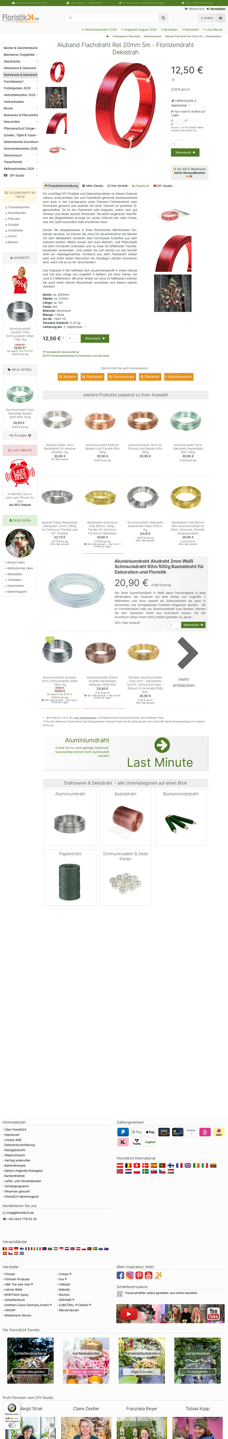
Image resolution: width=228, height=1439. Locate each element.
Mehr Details (94, 186)
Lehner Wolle (13, 1289)
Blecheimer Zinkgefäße (19, 54)
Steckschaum (13, 155)
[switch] (11, 1425)
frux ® (63, 1279)
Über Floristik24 (15, 1129)
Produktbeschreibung (63, 186)
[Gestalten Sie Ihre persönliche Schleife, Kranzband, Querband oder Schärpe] (30, 1360)
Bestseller (170, 29)
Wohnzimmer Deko (20, 568)
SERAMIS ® (66, 1300)
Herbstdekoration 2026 (100, 29)
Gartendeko (15, 585)
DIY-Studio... (166, 186)
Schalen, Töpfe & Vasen (20, 135)
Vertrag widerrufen (17, 1160)
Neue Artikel (22, 369)
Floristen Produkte (17, 1279)
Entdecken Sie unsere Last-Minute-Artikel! (20, 499)
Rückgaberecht (14, 1150)
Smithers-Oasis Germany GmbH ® (28, 1305)
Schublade (15, 230)
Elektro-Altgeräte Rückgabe (23, 1171)
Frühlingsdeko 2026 (17, 88)
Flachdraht (94, 377)
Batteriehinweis (15, 1165)
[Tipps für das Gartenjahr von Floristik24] (86, 1360)
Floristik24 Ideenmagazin (21, 1196)
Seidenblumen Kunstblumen (21, 142)
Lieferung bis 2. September (87, 3)
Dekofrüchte (12, 61)
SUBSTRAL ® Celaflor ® (75, 1305)
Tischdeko (14, 580)
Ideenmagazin (17, 591)
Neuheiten (191, 29)
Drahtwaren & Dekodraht (126, 36)
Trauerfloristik (13, 162)
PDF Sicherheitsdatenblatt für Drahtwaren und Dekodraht (77, 355)
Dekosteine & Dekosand (20, 68)
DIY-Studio (16, 175)
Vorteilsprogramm (16, 1186)
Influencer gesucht (17, 1191)
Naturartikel (12, 121)
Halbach (64, 1284)
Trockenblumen (18, 207)
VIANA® (9, 1310)
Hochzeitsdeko (14, 101)
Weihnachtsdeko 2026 (19, 168)
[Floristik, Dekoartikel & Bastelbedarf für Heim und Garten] (24, 18)
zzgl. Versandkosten (85, 717)
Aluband (69, 377)
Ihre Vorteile (119, 186)
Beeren (12, 242)
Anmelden (217, 9)
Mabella (64, 1289)
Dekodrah (152, 377)
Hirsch (12, 236)
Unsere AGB (12, 1140)
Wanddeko (14, 574)
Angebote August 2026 (139, 29)
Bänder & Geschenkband (21, 48)
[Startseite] (107, 36)
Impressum (12, 1135)
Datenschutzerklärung (19, 1145)
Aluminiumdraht (152, 36)
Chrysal (9, 1274)
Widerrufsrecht (14, 1155)
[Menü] (18, 1404)
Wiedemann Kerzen (17, 1315)
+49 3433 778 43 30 (22, 1219)
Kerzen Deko (16, 562)
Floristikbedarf (13, 81)
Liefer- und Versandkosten (22, 1181)
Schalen (13, 224)
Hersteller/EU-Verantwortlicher (62, 351)
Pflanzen (13, 219)
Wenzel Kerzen (69, 1310)
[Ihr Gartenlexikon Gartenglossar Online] (198, 1360)
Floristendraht (123, 377)
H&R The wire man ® (18, 1284)
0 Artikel (207, 18)
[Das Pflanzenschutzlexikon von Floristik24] (142, 1360)
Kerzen (8, 108)
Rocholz (64, 1294)
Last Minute (213, 29)
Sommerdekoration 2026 (20, 148)
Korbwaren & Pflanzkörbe (21, 115)
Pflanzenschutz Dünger (19, 128)
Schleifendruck (14, 1300)
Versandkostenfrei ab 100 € (31, 3)
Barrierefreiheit (14, 1176)
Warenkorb (196, 9)
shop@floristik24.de (20, 1213)
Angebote (141, 186)
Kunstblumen (16, 213)
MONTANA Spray (16, 1294)
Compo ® (65, 1274)
